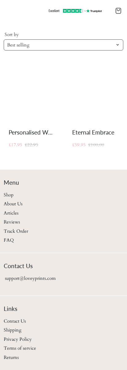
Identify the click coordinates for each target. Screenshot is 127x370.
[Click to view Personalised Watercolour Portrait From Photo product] (32, 93)
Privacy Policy (18, 339)
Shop (9, 195)
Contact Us (15, 321)
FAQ (9, 240)
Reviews (12, 222)
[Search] (8, 11)
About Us (13, 204)
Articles (11, 213)
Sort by (12, 34)
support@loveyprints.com (30, 278)
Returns (11, 357)
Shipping (12, 330)
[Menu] (5, 11)
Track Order (16, 231)
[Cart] (118, 11)
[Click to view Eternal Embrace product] (95, 93)
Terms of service (20, 348)
